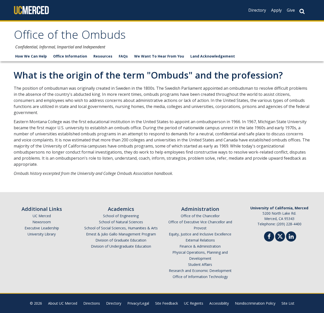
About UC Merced (62, 303)
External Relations (200, 240)
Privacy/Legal (138, 303)
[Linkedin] (291, 237)
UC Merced (42, 215)
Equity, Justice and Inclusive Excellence (200, 234)
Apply (276, 10)
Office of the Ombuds (70, 36)
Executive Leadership (42, 228)
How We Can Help (31, 56)
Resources (102, 56)
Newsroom (41, 221)
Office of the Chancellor (200, 215)
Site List (287, 303)
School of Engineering (121, 215)
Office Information (70, 56)
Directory (257, 10)
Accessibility (219, 303)
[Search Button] (302, 11)
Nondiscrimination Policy (255, 303)
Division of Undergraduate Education (121, 246)
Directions (91, 303)
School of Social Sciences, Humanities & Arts (121, 228)
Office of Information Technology (200, 276)
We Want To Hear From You (159, 56)
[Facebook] (269, 237)
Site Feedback (166, 303)
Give (291, 10)
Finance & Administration (200, 246)
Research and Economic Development (200, 270)
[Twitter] (280, 236)
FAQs (123, 56)
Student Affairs (200, 264)
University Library (42, 234)
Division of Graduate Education (120, 240)
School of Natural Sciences (121, 221)
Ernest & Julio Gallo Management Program (121, 234)
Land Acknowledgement (212, 56)
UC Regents (193, 303)
